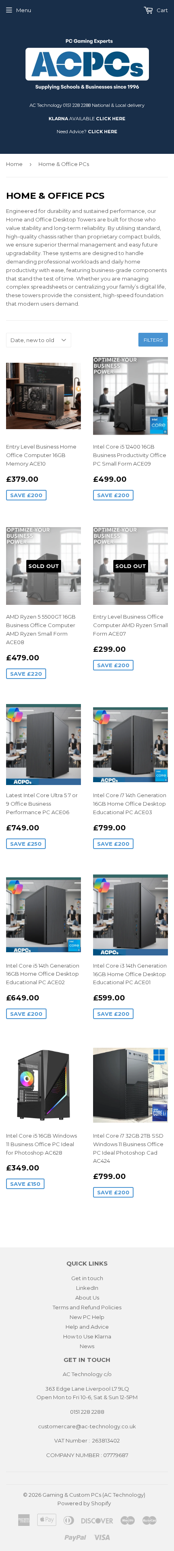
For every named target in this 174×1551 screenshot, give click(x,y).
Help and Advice (87, 1326)
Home (14, 164)
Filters (153, 340)
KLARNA (58, 118)
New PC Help (87, 1317)
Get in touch (87, 1278)
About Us (87, 1297)
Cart (161, 10)
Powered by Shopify (84, 1503)
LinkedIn (87, 1288)
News (87, 1346)
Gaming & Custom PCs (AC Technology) (93, 1494)
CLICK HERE (110, 118)
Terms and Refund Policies (87, 1307)
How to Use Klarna (87, 1336)
